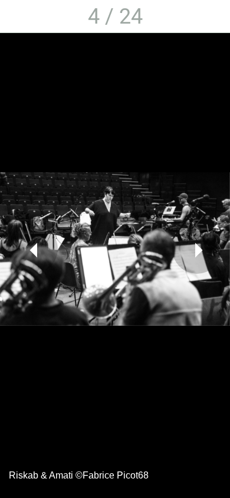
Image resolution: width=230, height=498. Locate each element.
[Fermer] (16, 16)
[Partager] (213, 16)
